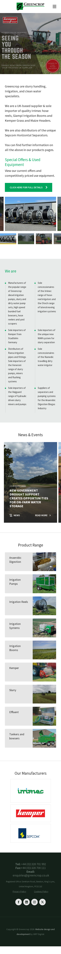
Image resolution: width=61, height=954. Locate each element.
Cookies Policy (41, 891)
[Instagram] (34, 902)
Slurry (12, 690)
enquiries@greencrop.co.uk (31, 875)
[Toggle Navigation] (54, 6)
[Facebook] (18, 902)
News (17, 515)
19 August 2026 (18, 486)
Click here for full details (26, 187)
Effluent (14, 712)
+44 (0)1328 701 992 (33, 864)
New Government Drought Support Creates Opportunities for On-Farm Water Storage (29, 498)
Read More (41, 515)
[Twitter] (42, 902)
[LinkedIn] (26, 902)
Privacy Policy (19, 891)
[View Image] (8, 238)
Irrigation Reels (18, 602)
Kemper (14, 668)
